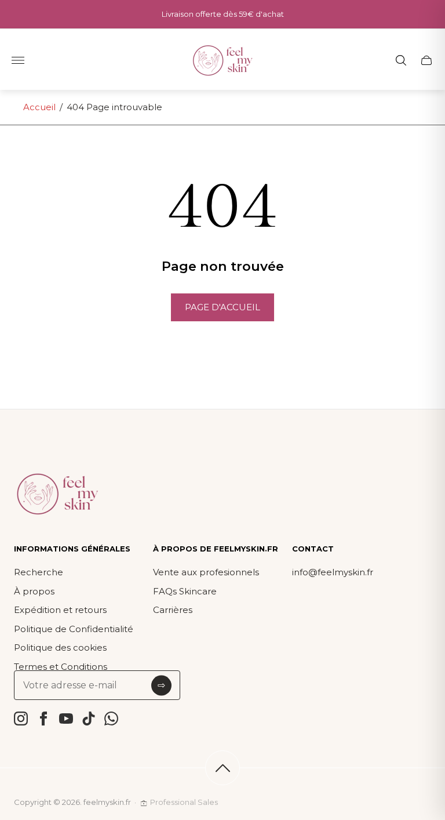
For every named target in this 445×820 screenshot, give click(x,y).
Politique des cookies (60, 647)
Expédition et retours (60, 609)
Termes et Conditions (60, 666)
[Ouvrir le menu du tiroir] (18, 60)
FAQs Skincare (185, 591)
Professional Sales (184, 802)
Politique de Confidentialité (73, 628)
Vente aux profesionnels (206, 572)
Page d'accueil (222, 307)
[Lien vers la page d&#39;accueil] (57, 494)
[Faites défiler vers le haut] (222, 767)
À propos (34, 591)
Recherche (38, 572)
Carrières (172, 609)
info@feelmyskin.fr (332, 572)
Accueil (39, 107)
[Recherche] (401, 60)
